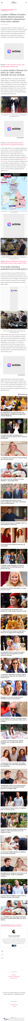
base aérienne (12, 925)
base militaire (19, 925)
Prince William (18, 926)
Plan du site (14, 975)
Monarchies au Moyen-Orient (7, 10)
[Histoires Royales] (14, 2)
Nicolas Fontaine (5, 24)
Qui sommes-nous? (14, 1004)
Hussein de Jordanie (10, 926)
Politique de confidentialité (14, 976)
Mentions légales (14, 978)
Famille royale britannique (11, 9)
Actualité (3, 9)
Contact (14, 1006)
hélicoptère (3, 926)
